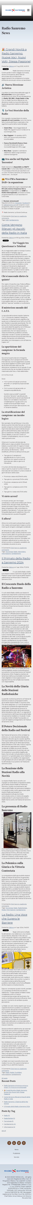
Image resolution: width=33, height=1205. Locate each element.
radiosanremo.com (10, 205)
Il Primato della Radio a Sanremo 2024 (17, 1106)
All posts (4, 1078)
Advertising (22, 552)
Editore (11, 66)
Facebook (25, 203)
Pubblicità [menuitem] (16, 1153)
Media (4, 910)
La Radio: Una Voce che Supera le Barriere (14, 918)
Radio (15, 552)
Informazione (6, 553)
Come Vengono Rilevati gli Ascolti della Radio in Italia (14, 228)
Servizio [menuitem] (16, 1157)
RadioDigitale (22, 908)
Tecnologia (9, 552)
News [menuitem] (16, 1149)
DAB (7, 220)
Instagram (18, 203)
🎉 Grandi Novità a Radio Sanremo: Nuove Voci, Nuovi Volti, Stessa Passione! (15, 1092)
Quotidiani (18, 1072)
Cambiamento (14, 220)
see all (4, 1131)
